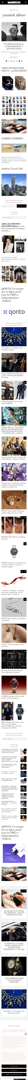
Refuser (14, 1070)
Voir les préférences (14, 1074)
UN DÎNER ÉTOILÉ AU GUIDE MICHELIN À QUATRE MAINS (14, 46)
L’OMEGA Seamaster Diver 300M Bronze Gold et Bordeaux (12, 697)
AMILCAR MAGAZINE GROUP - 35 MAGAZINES (14, 69)
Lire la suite (13, 57)
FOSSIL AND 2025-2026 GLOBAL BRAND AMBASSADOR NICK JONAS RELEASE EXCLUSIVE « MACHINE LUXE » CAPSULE (12, 430)
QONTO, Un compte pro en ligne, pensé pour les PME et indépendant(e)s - (12, 294)
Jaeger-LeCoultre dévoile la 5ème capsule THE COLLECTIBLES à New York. (12, 375)
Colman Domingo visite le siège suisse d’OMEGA (12, 402)
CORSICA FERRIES (12, 138)
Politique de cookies (8, 1078)
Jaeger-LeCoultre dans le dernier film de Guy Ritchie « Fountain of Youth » (13, 458)
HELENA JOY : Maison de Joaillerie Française (13, 538)
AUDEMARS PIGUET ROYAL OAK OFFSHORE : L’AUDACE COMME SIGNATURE (9, 751)
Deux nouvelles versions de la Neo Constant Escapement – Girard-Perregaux (9, 810)
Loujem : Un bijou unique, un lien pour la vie (12, 645)
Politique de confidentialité (18, 1078)
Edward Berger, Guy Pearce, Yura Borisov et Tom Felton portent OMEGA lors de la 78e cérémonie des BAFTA (12, 725)
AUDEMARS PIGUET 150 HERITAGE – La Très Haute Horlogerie (9, 803)
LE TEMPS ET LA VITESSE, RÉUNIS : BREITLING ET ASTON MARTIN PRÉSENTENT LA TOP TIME (9, 759)
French (17, 1079)
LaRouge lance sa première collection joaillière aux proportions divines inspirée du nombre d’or (13, 485)
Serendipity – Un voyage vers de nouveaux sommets (11, 349)
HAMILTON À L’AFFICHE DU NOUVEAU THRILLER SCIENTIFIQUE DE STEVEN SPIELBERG (9, 788)
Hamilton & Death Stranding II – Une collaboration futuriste (12, 671)
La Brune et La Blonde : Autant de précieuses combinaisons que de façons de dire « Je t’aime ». (12, 592)
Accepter (14, 1066)
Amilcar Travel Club (12, 168)
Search (22, 205)
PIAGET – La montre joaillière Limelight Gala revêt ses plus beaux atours (9, 817)
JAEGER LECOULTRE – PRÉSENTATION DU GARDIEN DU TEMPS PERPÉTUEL (8, 796)
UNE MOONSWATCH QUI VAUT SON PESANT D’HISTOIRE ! (8, 766)
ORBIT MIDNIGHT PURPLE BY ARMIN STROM (9, 779)
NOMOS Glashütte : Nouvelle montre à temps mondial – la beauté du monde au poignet (13, 565)
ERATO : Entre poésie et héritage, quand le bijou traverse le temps (12, 512)
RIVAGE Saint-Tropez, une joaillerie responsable (13, 619)
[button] (26, 1034)
